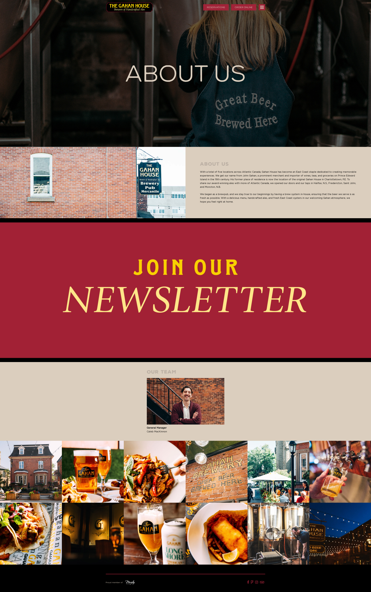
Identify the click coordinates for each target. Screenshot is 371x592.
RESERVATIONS (216, 7)
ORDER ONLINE (244, 7)
